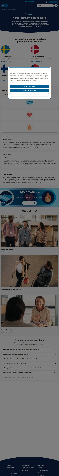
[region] (29, 82)
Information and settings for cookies (29, 94)
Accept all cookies (29, 86)
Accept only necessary (29, 90)
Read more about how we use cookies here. (21, 82)
